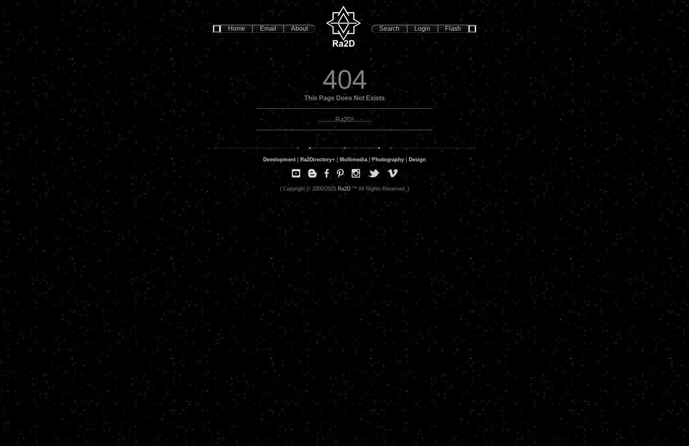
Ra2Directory (316, 160)
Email (268, 28)
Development (279, 160)
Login (422, 28)
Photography (388, 160)
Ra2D (344, 189)
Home (236, 28)
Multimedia (353, 160)
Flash (453, 28)
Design (417, 160)
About (299, 28)
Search (389, 28)
